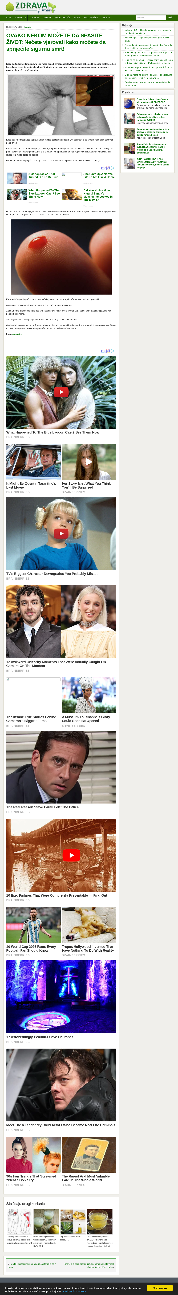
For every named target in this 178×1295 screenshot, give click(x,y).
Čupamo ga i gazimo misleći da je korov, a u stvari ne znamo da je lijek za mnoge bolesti (153, 132)
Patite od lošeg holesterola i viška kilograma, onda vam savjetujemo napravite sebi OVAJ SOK (44, 1241)
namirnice (17, 334)
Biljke (77, 18)
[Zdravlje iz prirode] (30, 13)
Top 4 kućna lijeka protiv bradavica (70, 1238)
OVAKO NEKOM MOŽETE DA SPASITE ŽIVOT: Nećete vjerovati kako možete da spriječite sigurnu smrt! (56, 42)
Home (8, 18)
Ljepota (47, 18)
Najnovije (20, 18)
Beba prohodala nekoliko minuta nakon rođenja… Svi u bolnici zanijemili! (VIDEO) (152, 117)
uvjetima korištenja (74, 1291)
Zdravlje (34, 18)
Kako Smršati (91, 18)
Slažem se (160, 1288)
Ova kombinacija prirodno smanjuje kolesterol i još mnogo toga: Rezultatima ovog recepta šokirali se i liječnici (99, 1241)
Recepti (106, 18)
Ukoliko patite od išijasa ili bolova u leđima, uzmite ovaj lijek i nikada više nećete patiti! (19, 1240)
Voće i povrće (62, 18)
